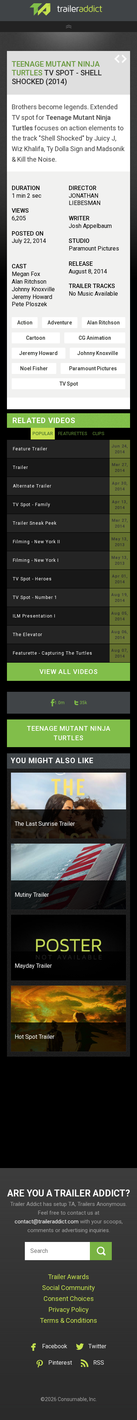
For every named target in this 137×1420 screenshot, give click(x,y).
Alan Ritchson (103, 323)
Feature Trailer (30, 448)
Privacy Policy (69, 1309)
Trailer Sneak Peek (35, 523)
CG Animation (95, 338)
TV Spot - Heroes (32, 578)
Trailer (20, 467)
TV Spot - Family (31, 504)
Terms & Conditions (68, 1320)
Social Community (68, 1287)
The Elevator (27, 634)
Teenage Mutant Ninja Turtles (69, 733)
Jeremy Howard (38, 353)
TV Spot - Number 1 (35, 597)
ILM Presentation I (34, 616)
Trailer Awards (68, 1277)
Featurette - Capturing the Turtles (52, 653)
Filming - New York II (36, 541)
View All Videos (68, 671)
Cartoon (35, 338)
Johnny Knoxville (97, 353)
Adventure (59, 323)
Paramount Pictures (93, 368)
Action (25, 323)
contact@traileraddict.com (47, 1221)
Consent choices (68, 1298)
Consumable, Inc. (77, 1399)
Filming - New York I (36, 560)
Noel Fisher (34, 368)
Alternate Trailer (32, 486)
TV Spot (69, 384)
